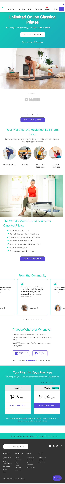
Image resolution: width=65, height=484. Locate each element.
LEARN (29, 9)
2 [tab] (27, 115)
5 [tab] (35, 115)
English (47, 9)
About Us (17, 457)
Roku (33, 360)
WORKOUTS (10, 9)
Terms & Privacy (19, 470)
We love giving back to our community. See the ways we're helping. (32, 436)
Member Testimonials (18, 466)
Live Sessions (6, 466)
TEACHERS (39, 9)
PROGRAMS (21, 9)
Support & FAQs (42, 457)
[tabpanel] (32, 100)
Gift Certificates (30, 460)
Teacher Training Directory (7, 458)
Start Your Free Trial (18, 405)
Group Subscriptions (30, 463)
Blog (4, 472)
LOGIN (56, 9)
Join (61, 9)
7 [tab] (40, 115)
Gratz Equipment (31, 467)
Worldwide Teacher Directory (7, 462)
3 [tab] (30, 115)
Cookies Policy (42, 463)
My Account (41, 460)
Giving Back (17, 463)
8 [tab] (41, 319)
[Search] (63, 5)
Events (5, 469)
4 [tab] (32, 115)
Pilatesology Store (31, 457)
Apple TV (29, 360)
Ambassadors (18, 460)
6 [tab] (37, 115)
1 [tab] (25, 115)
